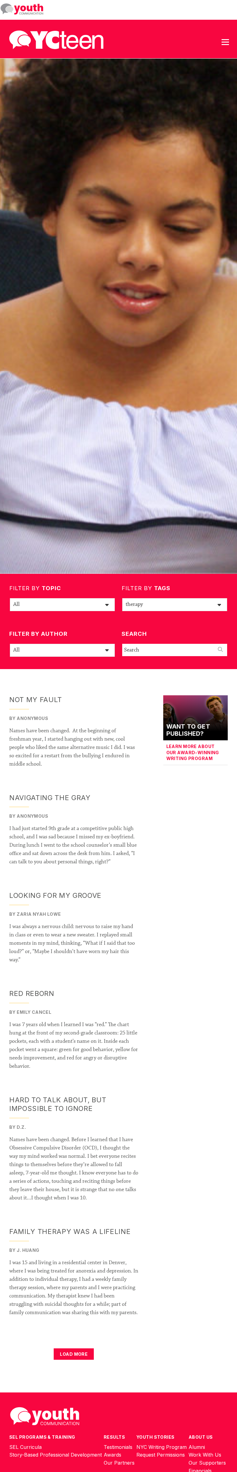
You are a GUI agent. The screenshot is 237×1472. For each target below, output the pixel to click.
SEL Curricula (25, 1447)
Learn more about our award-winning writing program (192, 752)
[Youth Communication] (22, 9)
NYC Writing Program (161, 1447)
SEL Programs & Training (42, 1437)
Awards (112, 1455)
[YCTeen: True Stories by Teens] (56, 38)
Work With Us (205, 1455)
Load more (74, 1354)
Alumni (197, 1447)
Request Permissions (160, 1455)
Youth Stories (155, 1437)
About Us (201, 1437)
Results (114, 1437)
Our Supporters (207, 1463)
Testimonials (118, 1447)
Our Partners (119, 1463)
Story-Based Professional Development (55, 1455)
